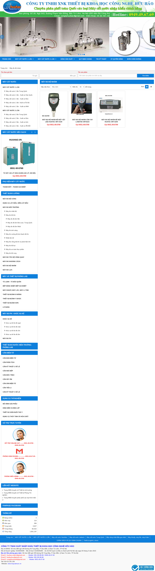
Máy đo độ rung (11, 253)
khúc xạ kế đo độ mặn (13, 327)
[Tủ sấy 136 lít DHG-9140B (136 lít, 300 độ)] (19, 153)
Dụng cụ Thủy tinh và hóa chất (15, 416)
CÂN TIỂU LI (7, 388)
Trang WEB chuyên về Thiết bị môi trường (18, 490)
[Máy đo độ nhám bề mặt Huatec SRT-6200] (111, 105)
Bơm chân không (134, 59)
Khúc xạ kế (7, 319)
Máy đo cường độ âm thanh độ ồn (17, 234)
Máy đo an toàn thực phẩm (15, 249)
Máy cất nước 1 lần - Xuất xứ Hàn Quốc (19, 95)
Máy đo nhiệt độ (11, 211)
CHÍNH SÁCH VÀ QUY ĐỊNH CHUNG (69, 540)
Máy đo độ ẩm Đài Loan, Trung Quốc (19, 223)
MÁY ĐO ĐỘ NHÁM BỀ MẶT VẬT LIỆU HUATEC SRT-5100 (53, 121)
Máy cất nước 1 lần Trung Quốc (16, 91)
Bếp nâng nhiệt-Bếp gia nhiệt (14, 286)
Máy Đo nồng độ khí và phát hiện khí (18, 242)
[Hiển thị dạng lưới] (146, 86)
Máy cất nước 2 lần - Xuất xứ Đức (17, 118)
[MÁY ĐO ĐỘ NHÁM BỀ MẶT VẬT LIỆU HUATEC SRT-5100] (53, 105)
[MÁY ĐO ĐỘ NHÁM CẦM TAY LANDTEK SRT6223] (82, 105)
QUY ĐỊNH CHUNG (85, 59)
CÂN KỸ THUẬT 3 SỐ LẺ (11, 392)
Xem (142, 86)
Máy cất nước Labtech (76, 537)
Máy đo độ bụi (10, 245)
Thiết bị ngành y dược (12, 298)
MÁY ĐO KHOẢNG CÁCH (11, 261)
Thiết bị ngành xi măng (12, 294)
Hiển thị (75, 87)
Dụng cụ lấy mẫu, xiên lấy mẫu (15, 203)
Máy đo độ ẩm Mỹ (13, 219)
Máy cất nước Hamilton (59, 537)
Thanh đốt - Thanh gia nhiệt (14, 187)
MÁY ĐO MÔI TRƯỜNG (11, 207)
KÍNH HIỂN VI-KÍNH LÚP (11, 408)
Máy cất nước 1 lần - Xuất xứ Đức (17, 99)
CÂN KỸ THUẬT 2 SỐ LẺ (11, 366)
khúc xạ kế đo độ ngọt (13, 323)
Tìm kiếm (145, 75)
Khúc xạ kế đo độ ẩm (13, 334)
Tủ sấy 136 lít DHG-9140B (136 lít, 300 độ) (19, 173)
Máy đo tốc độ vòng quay (13, 257)
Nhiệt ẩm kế (10, 238)
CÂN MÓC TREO (8, 375)
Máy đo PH (7, 338)
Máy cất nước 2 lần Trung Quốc (16, 114)
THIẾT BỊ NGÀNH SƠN (10, 303)
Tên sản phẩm (82, 72)
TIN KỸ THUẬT (101, 59)
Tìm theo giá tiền (6, 72)
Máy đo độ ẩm (11, 215)
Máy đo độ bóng (9, 64)
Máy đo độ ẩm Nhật (14, 226)
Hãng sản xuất (67, 59)
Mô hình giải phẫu (10, 404)
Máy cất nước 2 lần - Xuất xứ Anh (17, 122)
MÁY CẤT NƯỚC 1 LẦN (23, 59)
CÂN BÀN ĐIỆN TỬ (9, 358)
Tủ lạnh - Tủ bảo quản (12, 282)
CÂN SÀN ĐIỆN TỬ (9, 383)
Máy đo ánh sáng (12, 230)
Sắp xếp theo (45, 87)
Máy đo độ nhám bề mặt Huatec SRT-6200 (111, 121)
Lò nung (6, 307)
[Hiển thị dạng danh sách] (151, 86)
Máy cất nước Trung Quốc (95, 537)
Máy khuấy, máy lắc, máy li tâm (16, 290)
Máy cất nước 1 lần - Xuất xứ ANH (17, 106)
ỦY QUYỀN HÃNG (117, 59)
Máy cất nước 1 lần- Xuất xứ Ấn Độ (17, 102)
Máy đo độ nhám (9, 265)
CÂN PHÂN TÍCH (8, 362)
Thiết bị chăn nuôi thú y (13, 412)
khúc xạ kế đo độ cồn (13, 330)
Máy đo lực (7, 270)
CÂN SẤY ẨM (7, 379)
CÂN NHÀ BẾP (8, 371)
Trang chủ (6, 59)
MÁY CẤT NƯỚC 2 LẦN (46, 59)
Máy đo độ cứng (9, 199)
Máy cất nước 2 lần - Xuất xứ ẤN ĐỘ (18, 126)
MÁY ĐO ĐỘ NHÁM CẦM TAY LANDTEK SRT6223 (82, 121)
